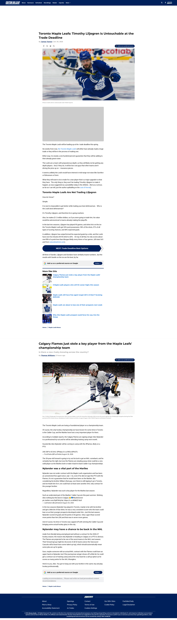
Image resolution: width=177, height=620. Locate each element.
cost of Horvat (85, 187)
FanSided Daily (128, 601)
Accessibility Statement (51, 608)
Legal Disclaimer (129, 605)
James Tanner (46, 42)
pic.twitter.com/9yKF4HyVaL (53, 500)
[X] (162, 2)
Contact (87, 601)
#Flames (89, 444)
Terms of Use (89, 605)
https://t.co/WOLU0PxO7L (68, 452)
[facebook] (165, 2)
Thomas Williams (48, 355)
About (44, 601)
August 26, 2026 (67, 454)
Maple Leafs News (55, 327)
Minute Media (33, 613)
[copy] (53, 46)
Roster (55, 3)
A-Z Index (70, 608)
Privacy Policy (72, 605)
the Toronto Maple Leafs (67, 149)
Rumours (30, 3)
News (24, 3)
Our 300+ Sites (109, 601)
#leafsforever (78, 498)
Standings (47, 3)
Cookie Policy (109, 605)
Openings (70, 601)
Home (44, 327)
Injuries (61, 3)
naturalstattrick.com (57, 242)
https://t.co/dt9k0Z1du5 (73, 500)
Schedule (38, 3)
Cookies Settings (91, 608)
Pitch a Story (46, 605)
